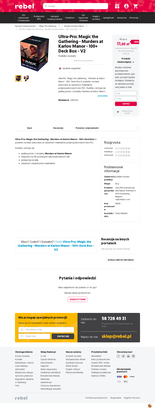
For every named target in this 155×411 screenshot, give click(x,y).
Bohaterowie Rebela (50, 375)
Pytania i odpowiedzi (87, 128)
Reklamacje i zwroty (24, 362)
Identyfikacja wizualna (51, 388)
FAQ (17, 385)
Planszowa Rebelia (74, 372)
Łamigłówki (108, 17)
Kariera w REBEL (98, 375)
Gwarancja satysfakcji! (51, 372)
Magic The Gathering (47, 26)
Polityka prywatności (96, 397)
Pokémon (69, 17)
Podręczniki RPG (39, 17)
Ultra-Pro (74, 100)
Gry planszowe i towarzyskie (24, 18)
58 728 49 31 (114, 319)
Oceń (56, 245)
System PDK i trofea (100, 362)
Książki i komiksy (96, 17)
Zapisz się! (63, 336)
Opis (29, 128)
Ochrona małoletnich (50, 385)
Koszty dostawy (22, 356)
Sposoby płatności (24, 375)
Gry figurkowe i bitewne (83, 18)
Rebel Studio (72, 366)
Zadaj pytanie (78, 299)
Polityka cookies (98, 369)
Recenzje (58, 128)
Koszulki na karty (73, 356)
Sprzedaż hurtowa (74, 362)
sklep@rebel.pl (116, 336)
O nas (43, 356)
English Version (73, 369)
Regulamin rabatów (24, 379)
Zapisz (126, 103)
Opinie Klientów (48, 359)
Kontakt (18, 359)
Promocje (133, 17)
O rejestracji (20, 382)
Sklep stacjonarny (49, 369)
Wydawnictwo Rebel (75, 359)
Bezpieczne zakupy (24, 372)
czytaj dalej (102, 96)
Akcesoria (121, 17)
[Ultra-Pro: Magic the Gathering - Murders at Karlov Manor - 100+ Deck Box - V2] (34, 53)
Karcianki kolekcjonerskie (55, 17)
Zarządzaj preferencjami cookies (150, 405)
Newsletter (96, 356)
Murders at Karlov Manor (74, 26)
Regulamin (115, 397)
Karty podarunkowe (100, 359)
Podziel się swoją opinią (83, 61)
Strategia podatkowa (101, 372)
